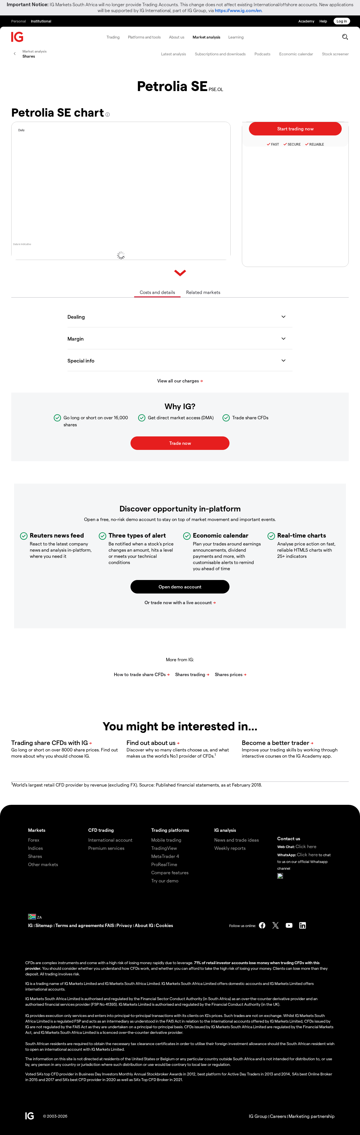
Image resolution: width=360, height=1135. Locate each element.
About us (176, 37)
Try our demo (164, 880)
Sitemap (44, 925)
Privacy (124, 925)
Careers (278, 1116)
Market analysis (206, 37)
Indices (35, 848)
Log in (342, 21)
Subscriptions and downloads (220, 53)
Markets (36, 830)
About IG (144, 925)
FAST (275, 144)
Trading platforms (170, 830)
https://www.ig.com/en (238, 10)
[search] (345, 37)
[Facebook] (262, 925)
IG (31, 925)
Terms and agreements (79, 925)
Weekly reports (230, 848)
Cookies (164, 925)
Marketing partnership (312, 1116)
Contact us (288, 838)
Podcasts (262, 53)
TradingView (164, 848)
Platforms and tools (144, 37)
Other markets (43, 864)
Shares (35, 856)
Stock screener (335, 53)
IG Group (258, 1116)
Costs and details (157, 292)
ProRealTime (164, 864)
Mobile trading (166, 839)
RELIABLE (316, 144)
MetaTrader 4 (165, 856)
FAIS (109, 925)
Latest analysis (173, 53)
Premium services (106, 848)
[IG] (17, 37)
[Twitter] (275, 925)
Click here (306, 846)
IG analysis (225, 830)
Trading (113, 37)
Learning (235, 37)
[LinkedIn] (302, 925)
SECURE (294, 144)
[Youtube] (289, 925)
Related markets (203, 292)
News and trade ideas (236, 839)
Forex (33, 839)
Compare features (169, 872)
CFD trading (101, 830)
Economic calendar (296, 53)
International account (110, 839)
